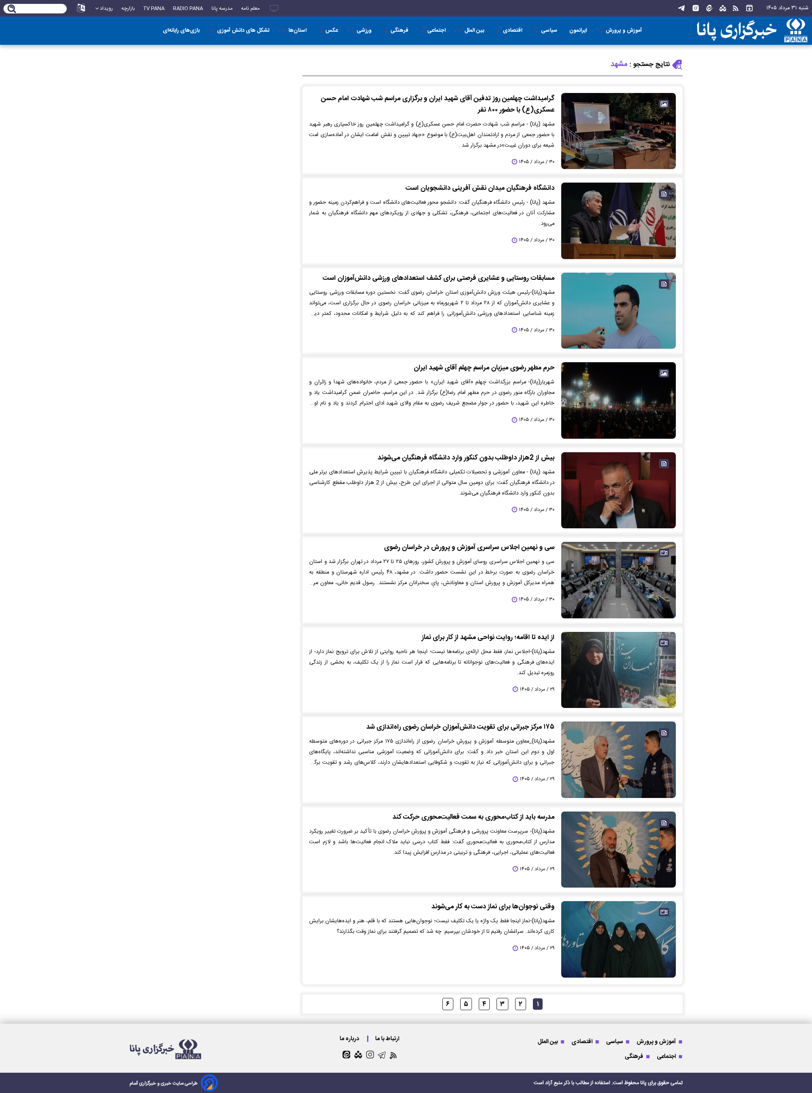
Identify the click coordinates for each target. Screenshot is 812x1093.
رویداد (106, 8)
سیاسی (550, 30)
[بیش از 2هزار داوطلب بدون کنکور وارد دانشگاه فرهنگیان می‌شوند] (618, 490)
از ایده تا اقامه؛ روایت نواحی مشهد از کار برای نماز (488, 637)
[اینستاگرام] (696, 8)
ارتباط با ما (388, 1039)
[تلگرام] (681, 8)
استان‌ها (298, 30)
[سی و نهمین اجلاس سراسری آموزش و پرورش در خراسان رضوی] (618, 580)
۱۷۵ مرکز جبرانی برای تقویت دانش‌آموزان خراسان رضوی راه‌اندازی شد (460, 727)
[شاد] (722, 8)
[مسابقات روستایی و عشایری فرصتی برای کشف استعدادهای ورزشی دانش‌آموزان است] (618, 311)
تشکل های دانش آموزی (244, 30)
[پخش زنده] (274, 8)
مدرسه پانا (222, 8)
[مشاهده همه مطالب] (749, 8)
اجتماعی (437, 30)
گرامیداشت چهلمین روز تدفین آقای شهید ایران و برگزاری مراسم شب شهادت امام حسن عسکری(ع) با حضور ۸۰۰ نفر (437, 104)
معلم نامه (250, 8)
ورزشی (365, 30)
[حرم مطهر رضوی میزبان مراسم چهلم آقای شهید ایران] (618, 400)
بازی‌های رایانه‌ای (181, 30)
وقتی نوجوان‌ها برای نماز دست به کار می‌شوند (492, 907)
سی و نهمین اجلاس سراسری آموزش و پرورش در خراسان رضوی (469, 547)
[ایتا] (709, 8)
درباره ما (350, 1039)
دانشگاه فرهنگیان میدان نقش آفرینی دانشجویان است (480, 188)
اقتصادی (513, 30)
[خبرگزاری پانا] (752, 30)
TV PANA (154, 8)
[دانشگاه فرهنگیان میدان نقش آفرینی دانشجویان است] (618, 221)
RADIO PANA (188, 8)
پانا (643, 1083)
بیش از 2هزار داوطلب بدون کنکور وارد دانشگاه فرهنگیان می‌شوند (466, 458)
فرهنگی (400, 30)
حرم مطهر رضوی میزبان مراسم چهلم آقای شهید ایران (484, 368)
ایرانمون (578, 30)
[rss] (735, 8)
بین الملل (475, 30)
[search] (12, 9)
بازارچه (128, 8)
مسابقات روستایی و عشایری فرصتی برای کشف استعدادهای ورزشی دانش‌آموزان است (438, 278)
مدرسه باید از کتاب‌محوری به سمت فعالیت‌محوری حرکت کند (473, 817)
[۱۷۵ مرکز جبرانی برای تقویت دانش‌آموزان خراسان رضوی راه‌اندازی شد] (618, 759)
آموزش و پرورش (624, 30)
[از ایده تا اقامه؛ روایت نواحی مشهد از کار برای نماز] (618, 670)
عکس (332, 30)
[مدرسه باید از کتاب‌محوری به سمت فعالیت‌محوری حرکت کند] (618, 850)
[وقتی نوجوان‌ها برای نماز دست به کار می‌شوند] (618, 939)
